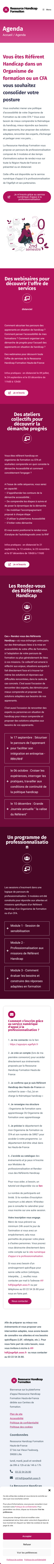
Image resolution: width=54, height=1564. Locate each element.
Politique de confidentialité (26, 1506)
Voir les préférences (27, 1552)
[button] (49, 1490)
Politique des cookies (21, 1427)
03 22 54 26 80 (23, 1472)
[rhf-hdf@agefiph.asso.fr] (11, 1477)
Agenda (20, 35)
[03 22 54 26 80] (11, 1471)
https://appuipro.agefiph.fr (24, 1044)
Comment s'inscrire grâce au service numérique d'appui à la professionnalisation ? (25, 1025)
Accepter (27, 1536)
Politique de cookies (15, 1559)
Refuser (27, 1544)
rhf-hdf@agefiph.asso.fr (27, 1478)
